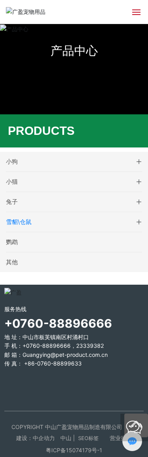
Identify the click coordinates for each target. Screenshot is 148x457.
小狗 (12, 161)
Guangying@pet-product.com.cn (65, 354)
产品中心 (74, 50)
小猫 (12, 181)
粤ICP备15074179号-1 (74, 450)
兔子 (12, 201)
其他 (12, 262)
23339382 (90, 345)
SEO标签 (88, 438)
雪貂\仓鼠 (19, 222)
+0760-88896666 (46, 345)
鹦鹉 (12, 242)
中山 (65, 438)
